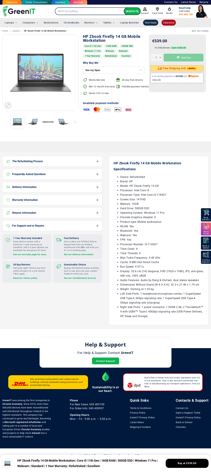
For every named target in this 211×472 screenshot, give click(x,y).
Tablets (107, 22)
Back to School (184, 422)
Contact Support (105, 361)
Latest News (188, 2)
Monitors (89, 22)
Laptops (9, 22)
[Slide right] (75, 122)
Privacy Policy (137, 413)
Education (12, 2)
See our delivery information (78, 254)
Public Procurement (36, 2)
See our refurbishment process (80, 278)
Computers (29, 22)
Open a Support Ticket (188, 413)
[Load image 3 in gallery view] (48, 122)
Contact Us (171, 2)
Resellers (60, 2)
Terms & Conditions (140, 408)
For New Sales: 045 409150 (87, 404)
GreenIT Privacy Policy (142, 417)
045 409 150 (186, 14)
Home (5, 31)
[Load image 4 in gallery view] (63, 122)
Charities (78, 2)
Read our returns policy (25, 278)
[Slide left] (6, 122)
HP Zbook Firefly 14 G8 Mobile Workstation (45, 31)
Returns (204, 2)
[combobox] (97, 11)
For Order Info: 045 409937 (87, 408)
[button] (11, 22)
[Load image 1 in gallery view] (17, 122)
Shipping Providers (140, 427)
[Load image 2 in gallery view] (33, 122)
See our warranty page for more (29, 254)
